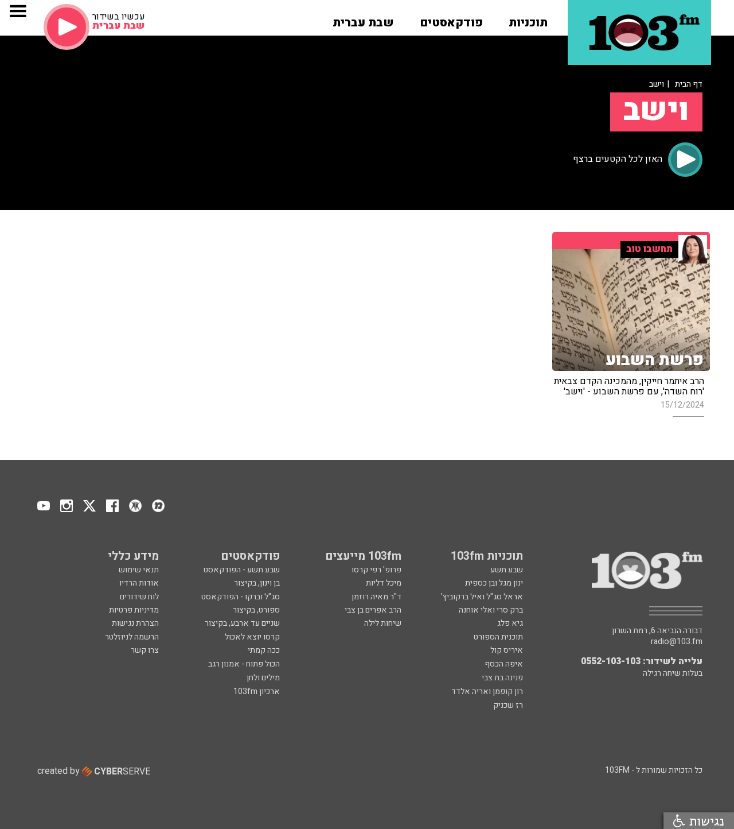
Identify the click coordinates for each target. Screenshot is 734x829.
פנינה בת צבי (502, 677)
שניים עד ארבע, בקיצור (242, 623)
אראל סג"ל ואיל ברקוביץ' (482, 596)
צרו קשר (145, 650)
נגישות (704, 820)
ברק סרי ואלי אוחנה (491, 610)
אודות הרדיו (139, 583)
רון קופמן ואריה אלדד (487, 691)
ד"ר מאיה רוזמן (376, 596)
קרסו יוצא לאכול (252, 637)
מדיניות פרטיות (134, 610)
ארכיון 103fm (256, 691)
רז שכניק (508, 705)
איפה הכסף (504, 664)
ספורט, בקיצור (256, 610)
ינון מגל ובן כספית (494, 583)
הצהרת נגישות (135, 623)
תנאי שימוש (139, 569)
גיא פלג (510, 623)
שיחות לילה (382, 623)
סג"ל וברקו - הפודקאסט (240, 596)
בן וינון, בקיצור (257, 583)
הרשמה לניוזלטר (132, 637)
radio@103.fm (676, 642)
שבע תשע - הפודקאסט (242, 569)
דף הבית (688, 84)
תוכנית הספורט (498, 637)
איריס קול (506, 650)
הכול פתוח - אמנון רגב (244, 664)
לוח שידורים (139, 596)
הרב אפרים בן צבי (373, 610)
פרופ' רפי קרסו (376, 569)
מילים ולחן (263, 677)
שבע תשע (506, 569)
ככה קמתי (264, 650)
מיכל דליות (383, 583)
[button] (528, 19)
